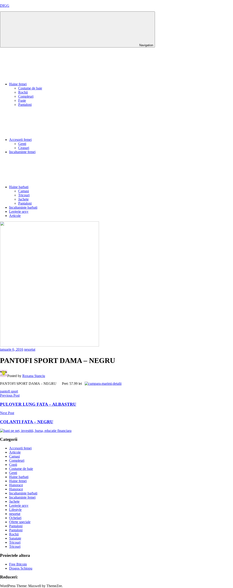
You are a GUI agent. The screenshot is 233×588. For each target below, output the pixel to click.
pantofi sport (9, 391)
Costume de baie (30, 88)
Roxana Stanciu (33, 376)
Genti (22, 144)
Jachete (23, 199)
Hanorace (16, 485)
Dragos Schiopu (20, 568)
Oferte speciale (19, 522)
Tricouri (24, 195)
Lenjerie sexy (18, 211)
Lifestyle (15, 510)
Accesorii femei (20, 140)
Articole (15, 216)
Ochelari (15, 518)
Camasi (23, 191)
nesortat (29, 349)
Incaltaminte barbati (23, 207)
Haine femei (18, 84)
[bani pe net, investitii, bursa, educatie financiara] (35, 431)
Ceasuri (23, 148)
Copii (13, 464)
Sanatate (15, 538)
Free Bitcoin (18, 564)
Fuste (22, 100)
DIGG (4, 6)
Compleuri (25, 96)
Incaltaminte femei (22, 152)
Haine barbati (18, 187)
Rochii (23, 92)
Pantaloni (25, 104)
